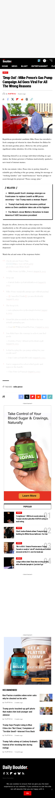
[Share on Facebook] (8, 99)
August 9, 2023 (42, 327)
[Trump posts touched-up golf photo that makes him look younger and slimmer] (46, 711)
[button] (39, 60)
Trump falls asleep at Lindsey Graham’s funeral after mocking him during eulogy (20, 744)
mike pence (18, 387)
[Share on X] (12, 99)
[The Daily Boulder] (7, 61)
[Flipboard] (11, 773)
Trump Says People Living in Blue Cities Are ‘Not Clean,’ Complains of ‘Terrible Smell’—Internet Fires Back (19, 728)
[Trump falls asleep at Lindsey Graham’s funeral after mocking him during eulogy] (46, 744)
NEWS (19, 513)
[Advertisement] (27, 29)
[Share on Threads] (27, 99)
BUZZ (5, 72)
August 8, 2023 (39, 271)
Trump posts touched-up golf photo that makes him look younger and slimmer (19, 711)
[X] (7, 773)
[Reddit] (15, 773)
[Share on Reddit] (22, 99)
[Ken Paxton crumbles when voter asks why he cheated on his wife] (46, 698)
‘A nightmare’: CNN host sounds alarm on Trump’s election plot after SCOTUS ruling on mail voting (32, 519)
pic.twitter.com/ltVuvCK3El (17, 266)
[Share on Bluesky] (44, 397)
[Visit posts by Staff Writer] (4, 94)
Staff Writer (12, 94)
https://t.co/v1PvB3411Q (23, 263)
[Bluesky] (19, 773)
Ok (27, 793)
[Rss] (23, 773)
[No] (52, 789)
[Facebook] (4, 773)
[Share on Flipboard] (17, 99)
